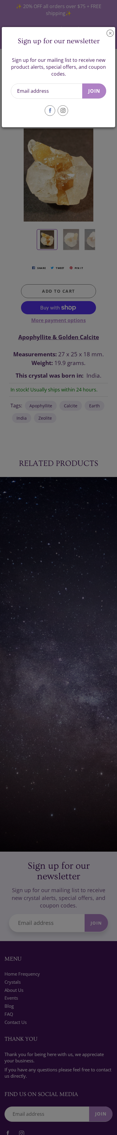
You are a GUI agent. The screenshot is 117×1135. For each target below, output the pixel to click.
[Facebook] (50, 110)
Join (94, 91)
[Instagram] (63, 110)
